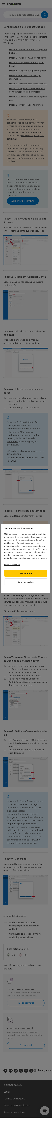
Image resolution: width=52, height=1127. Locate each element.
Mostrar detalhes (12, 564)
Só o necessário (26, 582)
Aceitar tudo (26, 573)
